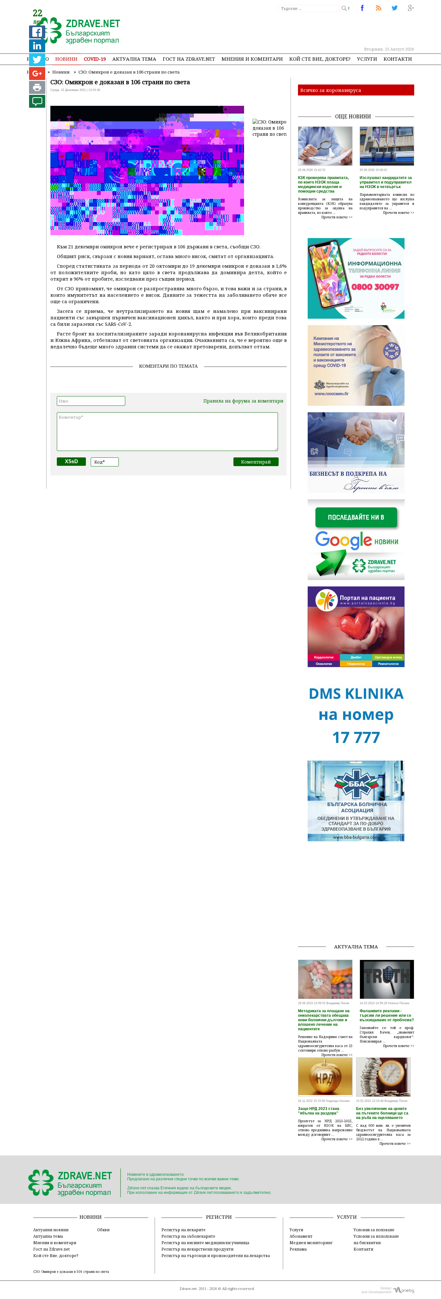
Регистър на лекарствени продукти (197, 1249)
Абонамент (301, 1236)
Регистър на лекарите (183, 1229)
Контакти (398, 58)
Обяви (103, 1229)
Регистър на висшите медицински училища (205, 1242)
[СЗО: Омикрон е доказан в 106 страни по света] (74, 31)
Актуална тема (134, 58)
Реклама (298, 1249)
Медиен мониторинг (311, 1242)
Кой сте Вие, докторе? (320, 58)
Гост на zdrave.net (189, 58)
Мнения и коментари (252, 58)
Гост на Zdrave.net (51, 1249)
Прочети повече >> (337, 217)
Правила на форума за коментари (243, 401)
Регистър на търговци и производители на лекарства (215, 1255)
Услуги (367, 58)
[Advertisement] (296, 29)
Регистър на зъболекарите (188, 1236)
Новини (66, 58)
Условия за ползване (374, 1229)
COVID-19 (95, 58)
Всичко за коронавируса (330, 90)
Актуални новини (50, 1229)
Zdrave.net (188, 1289)
